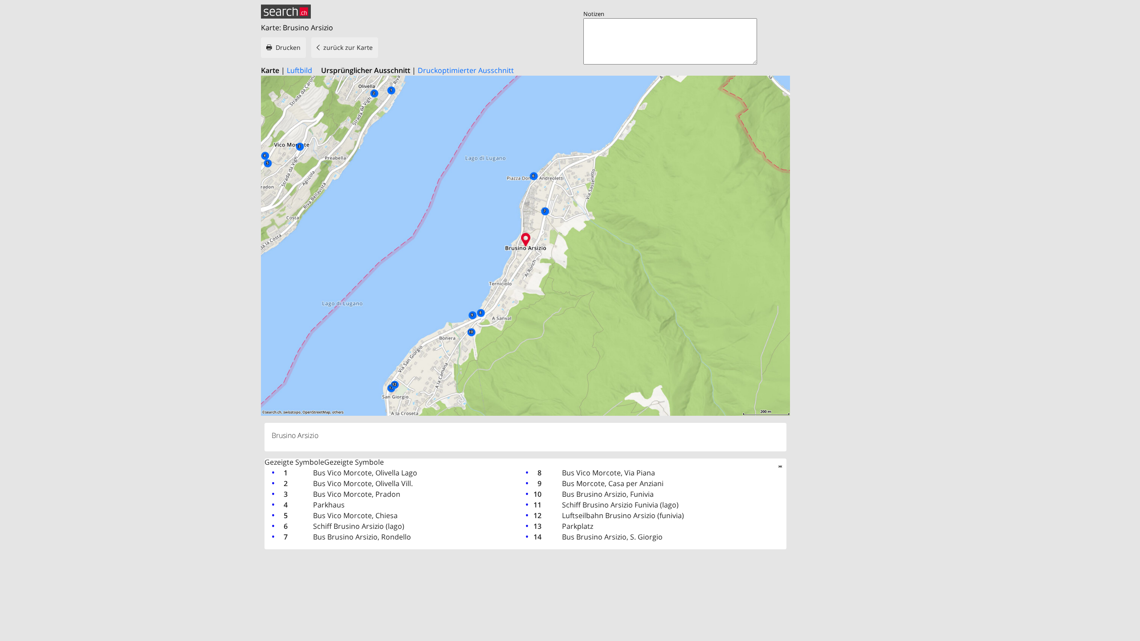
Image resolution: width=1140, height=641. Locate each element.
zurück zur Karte (348, 47)
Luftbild (299, 70)
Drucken (288, 47)
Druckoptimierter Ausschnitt (466, 70)
